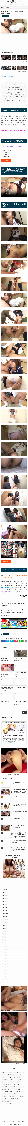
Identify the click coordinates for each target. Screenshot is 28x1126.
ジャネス (10, 154)
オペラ (23, 1077)
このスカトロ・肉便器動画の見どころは (14, 87)
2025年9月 (5, 922)
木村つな (22, 1096)
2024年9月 (5, 958)
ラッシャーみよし (17, 1084)
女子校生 (11, 1091)
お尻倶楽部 (9, 1074)
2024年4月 (5, 973)
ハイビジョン (20, 1079)
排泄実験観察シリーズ (17, 1093)
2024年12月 (5, 949)
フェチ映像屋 (17, 1082)
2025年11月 (5, 916)
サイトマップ (4, 1121)
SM (14, 1072)
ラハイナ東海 (4, 1086)
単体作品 (15, 1089)
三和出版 (21, 1086)
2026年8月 (5, 889)
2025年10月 (5, 919)
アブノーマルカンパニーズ (7, 1077)
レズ (17, 1086)
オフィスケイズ (17, 1077)
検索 (24, 712)
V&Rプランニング (20, 1072)
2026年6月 (5, 895)
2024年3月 (5, 976)
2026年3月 (5, 904)
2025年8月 (5, 925)
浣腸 (9, 1098)
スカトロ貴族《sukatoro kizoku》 (14, 1)
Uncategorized (6, 634)
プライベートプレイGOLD (7, 1084)
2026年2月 (5, 907)
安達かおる (4, 1093)
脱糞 (15, 1101)
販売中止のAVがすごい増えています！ (14, 100)
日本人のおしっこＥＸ (14, 1096)
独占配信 (17, 1098)
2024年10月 (5, 955)
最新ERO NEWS (8, 76)
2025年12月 (5, 913)
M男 (6, 1072)
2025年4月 (5, 937)
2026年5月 (5, 898)
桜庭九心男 (4, 1098)
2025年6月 (5, 931)
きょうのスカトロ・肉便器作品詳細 (13, 89)
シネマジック (4, 1079)
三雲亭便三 (4, 1089)
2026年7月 (5, 892)
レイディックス (12, 1086)
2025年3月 (5, 940)
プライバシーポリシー (11, 1121)
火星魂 (12, 1098)
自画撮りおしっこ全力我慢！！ (8, 1103)
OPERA (10, 1072)
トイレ (15, 1079)
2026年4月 (5, 901)
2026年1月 (5, 910)
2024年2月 (5, 979)
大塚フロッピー (5, 1091)
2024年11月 (5, 952)
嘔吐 (19, 1089)
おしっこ (10, 152)
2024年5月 (5, 970)
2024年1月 (5, 982)
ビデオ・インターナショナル (7, 1082)
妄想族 (23, 1091)
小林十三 (9, 1093)
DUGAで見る (6, 160)
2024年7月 (5, 964)
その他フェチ (15, 1074)
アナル (21, 1074)
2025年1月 (5, 946)
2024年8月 (5, 961)
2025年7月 (5, 928)
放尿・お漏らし (5, 1096)
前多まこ (9, 1089)
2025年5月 (5, 934)
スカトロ (10, 1079)
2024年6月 (5, 967)
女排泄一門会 (17, 1091)
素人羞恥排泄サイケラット (7, 1101)
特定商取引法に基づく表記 (21, 1121)
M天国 (3, 1072)
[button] (26, 2)
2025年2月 (5, 943)
